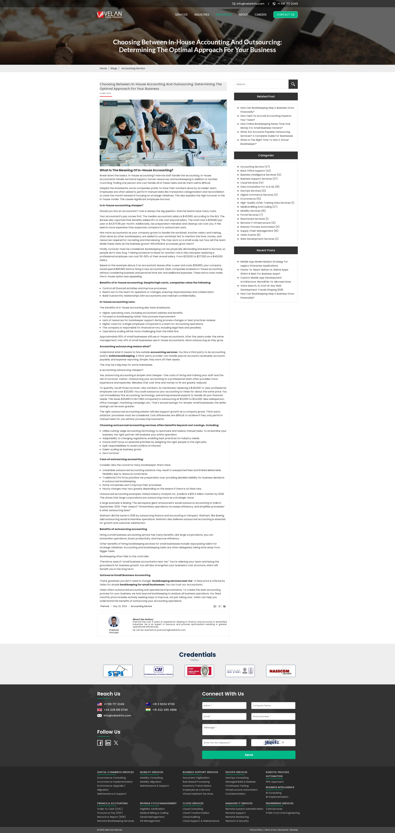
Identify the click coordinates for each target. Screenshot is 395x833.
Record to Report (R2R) (111, 817)
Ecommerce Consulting (111, 778)
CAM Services (274, 809)
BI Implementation (277, 797)
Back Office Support (252, 170)
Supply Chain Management (256, 231)
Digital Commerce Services (256, 195)
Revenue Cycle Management (158, 803)
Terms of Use (270, 830)
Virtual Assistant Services (198, 794)
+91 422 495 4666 (164, 710)
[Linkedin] (224, 606)
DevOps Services (250, 191)
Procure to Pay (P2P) (110, 813)
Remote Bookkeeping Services (115, 821)
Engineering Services (279, 803)
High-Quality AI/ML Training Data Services (265, 203)
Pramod (105, 606)
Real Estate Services (252, 219)
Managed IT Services (239, 803)
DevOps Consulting (237, 778)
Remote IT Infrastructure (255, 223)
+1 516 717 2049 (287, 4)
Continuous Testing (237, 786)
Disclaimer (283, 830)
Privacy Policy (256, 830)
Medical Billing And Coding (256, 207)
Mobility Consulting (151, 778)
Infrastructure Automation (241, 790)
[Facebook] (215, 606)
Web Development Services (257, 239)
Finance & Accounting (112, 803)
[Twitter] (219, 606)
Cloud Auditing (191, 817)
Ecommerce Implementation (115, 782)
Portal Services (249, 215)
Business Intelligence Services (258, 174)
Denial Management (152, 817)
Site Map (294, 830)
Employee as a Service (196, 790)
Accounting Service (141, 606)
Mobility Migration (150, 782)
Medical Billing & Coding (154, 813)
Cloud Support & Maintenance (201, 821)
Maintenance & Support (111, 794)
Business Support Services (256, 179)
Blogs (114, 68)
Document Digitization (196, 778)
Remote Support (235, 813)
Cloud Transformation (196, 813)
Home (103, 68)
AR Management (150, 821)
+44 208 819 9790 (116, 710)
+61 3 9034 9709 (163, 704)
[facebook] (100, 742)
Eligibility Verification (152, 809)
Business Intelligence (280, 787)
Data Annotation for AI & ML (257, 187)
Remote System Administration (244, 809)
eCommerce (248, 199)
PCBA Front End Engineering (283, 813)
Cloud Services (249, 183)
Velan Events (248, 235)
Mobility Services (250, 211)
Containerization (235, 794)
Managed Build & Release (240, 782)
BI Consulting (273, 793)
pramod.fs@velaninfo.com (171, 630)
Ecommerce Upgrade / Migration (111, 788)
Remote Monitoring (237, 817)
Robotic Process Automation (257, 227)
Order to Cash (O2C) (110, 809)
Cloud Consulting (193, 809)
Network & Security (237, 821)
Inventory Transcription (197, 786)
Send (249, 755)
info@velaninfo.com (250, 4)
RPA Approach (275, 782)
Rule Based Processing (196, 782)
